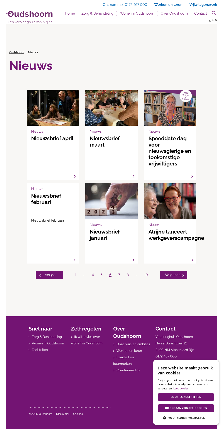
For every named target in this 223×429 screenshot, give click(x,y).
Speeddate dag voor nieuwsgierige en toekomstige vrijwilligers (170, 135)
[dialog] (186, 392)
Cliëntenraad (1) (128, 370)
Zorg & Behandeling (97, 13)
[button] (186, 417)
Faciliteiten (40, 350)
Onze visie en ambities (133, 344)
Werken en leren (129, 351)
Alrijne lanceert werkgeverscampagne (170, 223)
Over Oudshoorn (174, 13)
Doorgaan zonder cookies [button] (186, 408)
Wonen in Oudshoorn (137, 13)
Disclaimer (62, 414)
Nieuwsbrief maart (111, 135)
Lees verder (180, 388)
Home (70, 13)
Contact (200, 13)
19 (146, 275)
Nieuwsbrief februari (53, 223)
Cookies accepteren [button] (186, 397)
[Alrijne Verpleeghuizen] (29, 17)
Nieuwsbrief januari (111, 223)
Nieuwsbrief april (53, 135)
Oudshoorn (16, 52)
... (84, 275)
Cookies (78, 414)
